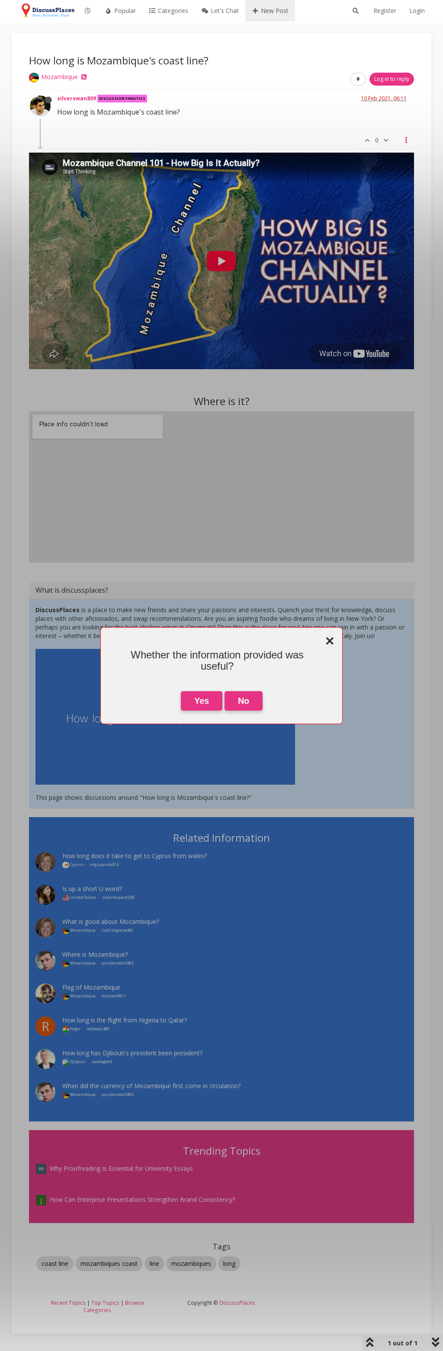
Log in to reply (391, 79)
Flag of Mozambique (91, 987)
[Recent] (88, 11)
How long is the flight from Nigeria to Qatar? (124, 1020)
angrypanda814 (104, 864)
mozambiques (191, 1263)
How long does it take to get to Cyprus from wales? (134, 856)
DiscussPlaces (237, 1302)
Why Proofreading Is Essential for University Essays (121, 1168)
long (229, 1263)
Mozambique (59, 77)
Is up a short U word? (92, 889)
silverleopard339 (118, 897)
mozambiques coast (109, 1263)
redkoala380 (98, 1029)
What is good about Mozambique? (110, 921)
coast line (55, 1263)
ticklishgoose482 (117, 930)
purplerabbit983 (117, 963)
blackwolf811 (114, 996)
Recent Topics (68, 1302)
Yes (201, 701)
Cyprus (76, 864)
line (154, 1263)
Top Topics (105, 1302)
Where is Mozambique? (95, 954)
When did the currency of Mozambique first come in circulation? (151, 1086)
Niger (74, 1029)
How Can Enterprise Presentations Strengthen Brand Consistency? (142, 1199)
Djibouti (77, 1061)
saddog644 (102, 1061)
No (243, 701)
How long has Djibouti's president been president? (132, 1053)
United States (82, 897)
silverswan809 (76, 98)
